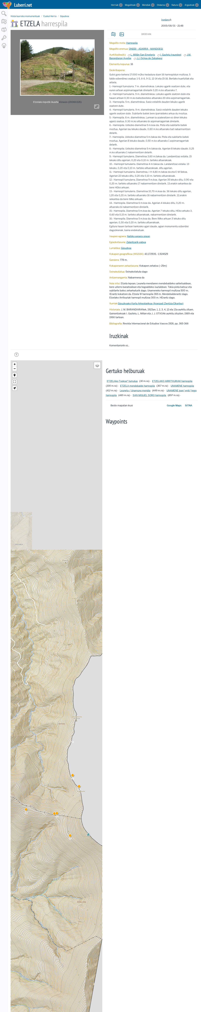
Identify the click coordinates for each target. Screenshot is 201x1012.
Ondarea (161, 5)
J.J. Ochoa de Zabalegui (149, 58)
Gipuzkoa (64, 16)
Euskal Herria (50, 16)
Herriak (114, 5)
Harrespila (132, 43)
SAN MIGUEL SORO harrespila (149, 395)
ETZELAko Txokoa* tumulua (122, 381)
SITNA (188, 405)
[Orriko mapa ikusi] (113, 34)
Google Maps (174, 405)
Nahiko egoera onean (138, 236)
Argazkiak (190, 5)
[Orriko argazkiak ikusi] (122, 34)
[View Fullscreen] (14, 381)
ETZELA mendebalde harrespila (137, 385)
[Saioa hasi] (4, 40)
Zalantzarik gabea (136, 242)
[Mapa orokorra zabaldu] (4, 24)
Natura (175, 5)
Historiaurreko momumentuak (25, 16)
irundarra (165, 19)
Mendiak (146, 5)
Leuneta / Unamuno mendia (135, 390)
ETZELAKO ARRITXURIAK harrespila (172, 381)
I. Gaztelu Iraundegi (170, 54)
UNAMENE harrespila (182, 385)
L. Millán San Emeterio (143, 54)
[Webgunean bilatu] (4, 16)
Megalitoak (130, 5)
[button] (54, 814)
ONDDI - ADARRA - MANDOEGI (146, 48)
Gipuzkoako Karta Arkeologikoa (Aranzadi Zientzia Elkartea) (150, 303)
